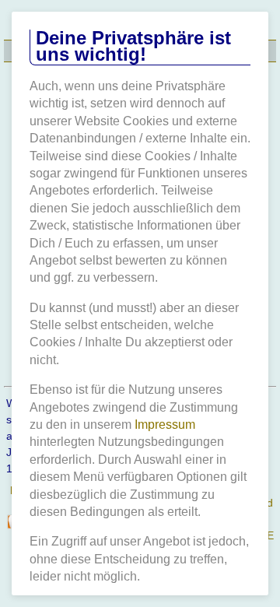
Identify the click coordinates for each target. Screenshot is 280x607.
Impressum (165, 424)
